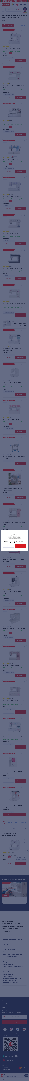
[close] (26, 532)
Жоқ (8, 546)
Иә (20, 546)
